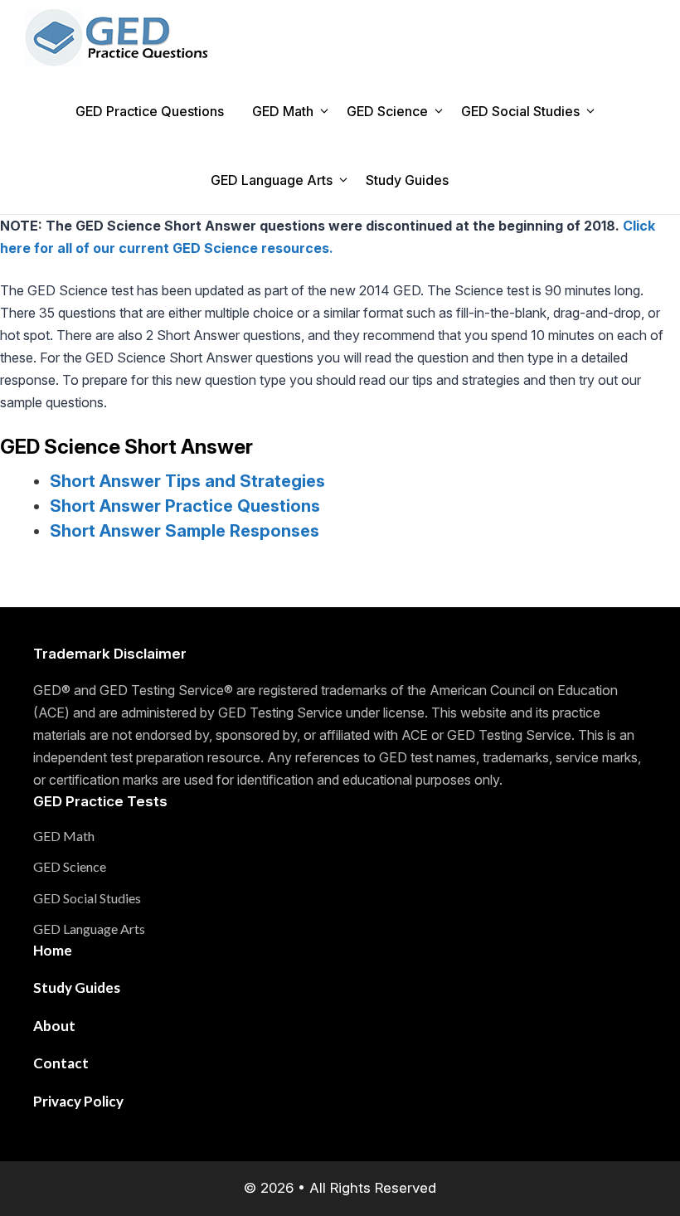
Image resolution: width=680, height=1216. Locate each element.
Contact (61, 1063)
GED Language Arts (272, 180)
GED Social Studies (520, 111)
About (54, 1025)
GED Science (387, 111)
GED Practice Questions (149, 111)
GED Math (282, 111)
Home (52, 950)
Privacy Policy (78, 1101)
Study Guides (407, 180)
